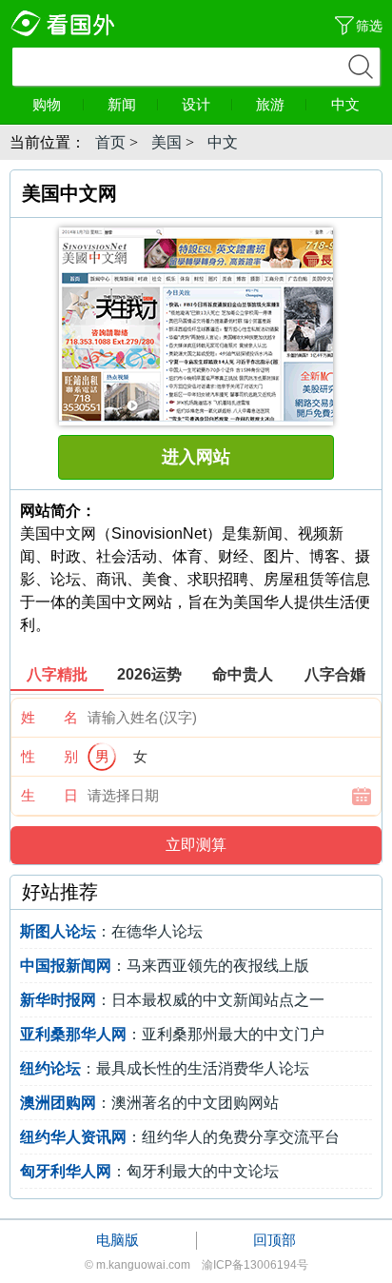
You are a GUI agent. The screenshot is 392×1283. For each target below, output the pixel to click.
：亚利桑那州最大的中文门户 (172, 1034)
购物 (46, 104)
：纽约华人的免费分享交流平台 (180, 1137)
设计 (196, 104)
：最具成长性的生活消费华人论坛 (164, 1068)
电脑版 (117, 1240)
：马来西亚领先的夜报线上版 (164, 965)
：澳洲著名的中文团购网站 (149, 1103)
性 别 (49, 756)
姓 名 (49, 717)
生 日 (49, 795)
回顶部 (274, 1240)
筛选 (369, 25)
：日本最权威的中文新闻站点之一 (172, 1000)
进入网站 (196, 456)
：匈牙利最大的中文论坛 (149, 1171)
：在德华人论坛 (111, 931)
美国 (166, 142)
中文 (345, 104)
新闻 (122, 104)
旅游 (270, 104)
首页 (110, 142)
